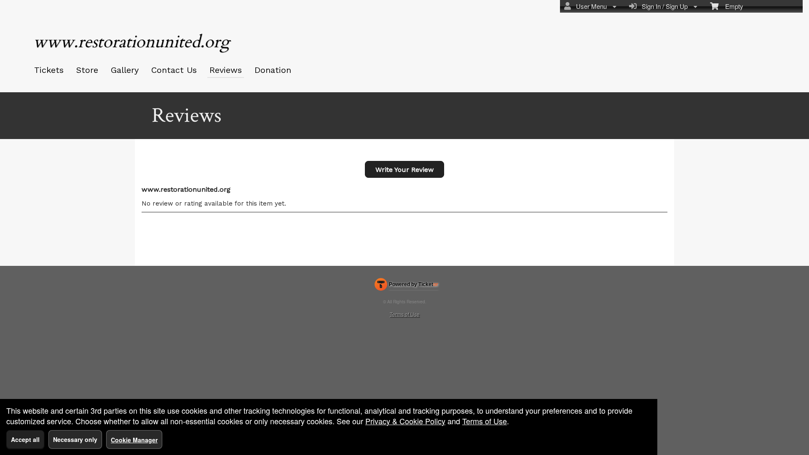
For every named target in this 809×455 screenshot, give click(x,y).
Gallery (125, 70)
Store (87, 70)
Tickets (49, 70)
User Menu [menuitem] (589, 6)
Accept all (25, 439)
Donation (272, 70)
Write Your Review (404, 170)
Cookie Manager (134, 440)
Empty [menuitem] (730, 6)
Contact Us (174, 70)
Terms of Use (405, 314)
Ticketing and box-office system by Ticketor (406, 286)
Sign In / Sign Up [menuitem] (663, 6)
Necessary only (75, 439)
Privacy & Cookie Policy (405, 420)
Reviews (225, 70)
